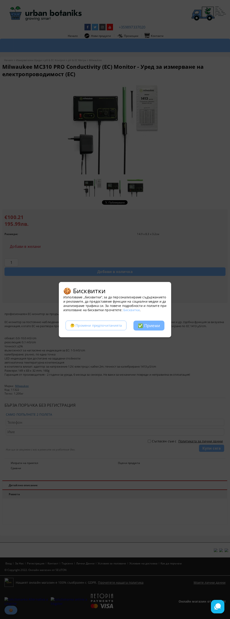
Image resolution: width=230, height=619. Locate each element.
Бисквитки (131, 310)
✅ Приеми (149, 325)
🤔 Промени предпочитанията (96, 325)
